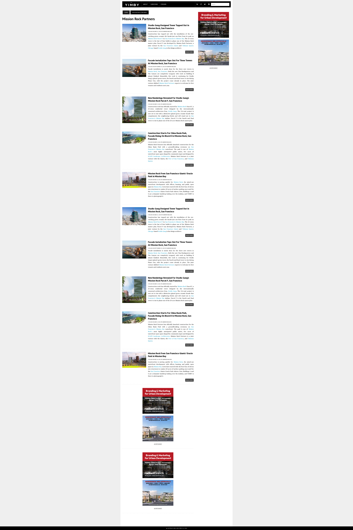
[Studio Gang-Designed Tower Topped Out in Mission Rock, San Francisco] (134, 40)
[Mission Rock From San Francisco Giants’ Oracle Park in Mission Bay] (134, 187)
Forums (163, 4)
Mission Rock (152, 39)
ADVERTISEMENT (158, 444)
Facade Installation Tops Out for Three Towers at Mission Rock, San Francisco (170, 62)
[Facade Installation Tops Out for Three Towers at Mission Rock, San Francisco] (134, 76)
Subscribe (154, 4)
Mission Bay (180, 39)
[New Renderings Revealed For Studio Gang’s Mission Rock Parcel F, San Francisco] (134, 122)
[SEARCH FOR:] (220, 4)
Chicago (150, 48)
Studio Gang (162, 48)
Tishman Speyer (187, 46)
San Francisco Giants (170, 46)
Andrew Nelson (167, 31)
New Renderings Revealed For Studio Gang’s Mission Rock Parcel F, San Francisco (168, 99)
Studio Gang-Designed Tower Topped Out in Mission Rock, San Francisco (168, 27)
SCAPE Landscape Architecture (159, 156)
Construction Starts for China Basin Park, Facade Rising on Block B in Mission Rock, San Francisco (169, 136)
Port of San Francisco (176, 159)
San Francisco (162, 71)
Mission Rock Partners (166, 83)
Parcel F (160, 39)
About (145, 4)
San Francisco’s (170, 39)
